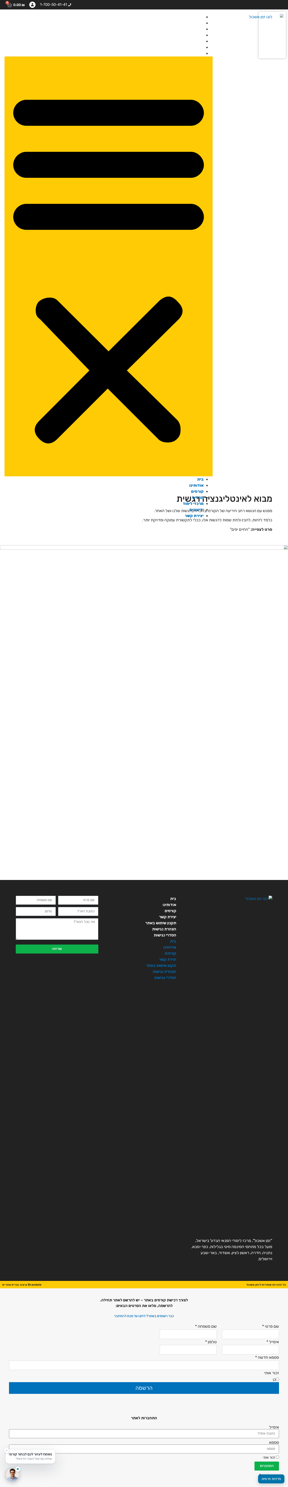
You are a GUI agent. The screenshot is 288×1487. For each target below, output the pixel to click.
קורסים (197, 29)
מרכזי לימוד (193, 41)
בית (200, 16)
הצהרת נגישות (164, 929)
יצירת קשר (194, 53)
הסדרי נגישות (165, 935)
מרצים (198, 35)
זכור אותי (269, 1457)
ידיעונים (196, 47)
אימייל (274, 1427)
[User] (32, 5)
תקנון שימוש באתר (160, 922)
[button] (108, 266)
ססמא (274, 1442)
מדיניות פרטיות (271, 1479)
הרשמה (144, 1388)
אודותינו (196, 22)
